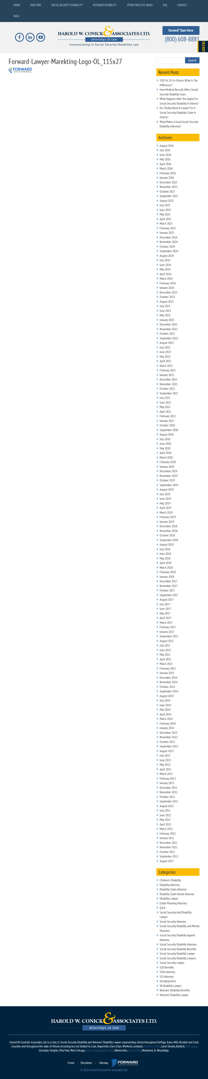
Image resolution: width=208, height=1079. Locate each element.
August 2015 (167, 641)
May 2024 (165, 269)
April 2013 (165, 769)
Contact (182, 5)
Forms (71, 1063)
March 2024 (166, 278)
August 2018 (167, 544)
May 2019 (165, 503)
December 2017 (168, 581)
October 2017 (167, 590)
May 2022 (165, 356)
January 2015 (167, 673)
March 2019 (166, 512)
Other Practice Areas (140, 5)
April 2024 (165, 274)
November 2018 (169, 531)
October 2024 (167, 246)
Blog (16, 16)
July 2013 (165, 755)
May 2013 (165, 764)
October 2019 (167, 480)
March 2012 (166, 829)
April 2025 (165, 219)
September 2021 (169, 393)
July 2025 (165, 205)
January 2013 (167, 783)
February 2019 (168, 517)
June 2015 (165, 650)
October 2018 (167, 535)
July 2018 (165, 549)
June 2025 (165, 210)
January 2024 (167, 288)
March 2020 (166, 457)
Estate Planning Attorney (173, 903)
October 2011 (167, 852)
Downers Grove (151, 1046)
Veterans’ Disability (105, 5)
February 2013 (168, 778)
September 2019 (169, 485)
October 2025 (167, 191)
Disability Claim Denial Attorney (177, 894)
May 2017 (165, 613)
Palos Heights (93, 1050)
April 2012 (165, 824)
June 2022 (165, 352)
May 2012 (165, 820)
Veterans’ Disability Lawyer (174, 995)
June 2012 (165, 815)
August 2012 (167, 806)
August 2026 (167, 145)
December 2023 (168, 292)
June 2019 (165, 498)
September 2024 (169, 251)
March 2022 (166, 366)
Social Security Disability (67, 5)
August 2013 (167, 751)
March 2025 (166, 223)
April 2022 (165, 361)
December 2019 (168, 471)
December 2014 (168, 677)
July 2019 (165, 494)
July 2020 (165, 439)
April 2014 (165, 714)
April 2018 (165, 563)
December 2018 (168, 526)
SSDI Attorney (167, 972)
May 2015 (165, 654)
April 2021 (165, 411)
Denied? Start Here (181, 30)
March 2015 (166, 664)
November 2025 (169, 187)
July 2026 (165, 150)
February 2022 (168, 370)
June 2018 (165, 554)
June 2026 (165, 155)
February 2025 (168, 228)
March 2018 (166, 567)
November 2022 (169, 329)
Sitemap (103, 1063)
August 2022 (167, 343)
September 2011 (169, 856)
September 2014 (169, 691)
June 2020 (165, 443)
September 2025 (169, 196)
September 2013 (169, 746)
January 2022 (167, 375)
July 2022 (165, 347)
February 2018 (168, 572)
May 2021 (165, 407)
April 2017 (165, 618)
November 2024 (169, 242)
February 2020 (168, 462)
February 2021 (168, 416)
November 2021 (169, 384)
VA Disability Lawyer (170, 986)
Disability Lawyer (169, 898)
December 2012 (168, 788)
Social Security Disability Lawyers (178, 958)
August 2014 (167, 696)
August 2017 (167, 599)
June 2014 (165, 705)
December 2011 (168, 843)
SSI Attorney (166, 976)
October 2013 (167, 742)
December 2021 (168, 379)
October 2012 (167, 797)
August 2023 (167, 301)
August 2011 (167, 861)
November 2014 (169, 682)
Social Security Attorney (173, 921)
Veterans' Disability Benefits (175, 990)
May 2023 (165, 315)
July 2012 (165, 810)
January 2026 (167, 177)
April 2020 (165, 453)
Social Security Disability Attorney (178, 944)
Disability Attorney (170, 885)
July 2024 (165, 260)
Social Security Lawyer (172, 963)
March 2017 (166, 622)
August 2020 (167, 434)
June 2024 (165, 265)
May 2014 (165, 709)
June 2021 (165, 402)
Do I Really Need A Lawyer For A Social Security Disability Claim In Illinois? (178, 112)
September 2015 (169, 636)
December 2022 (168, 324)
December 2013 (168, 732)
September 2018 (169, 540)
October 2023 (167, 297)
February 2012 (168, 833)
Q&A (162, 908)
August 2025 (167, 201)
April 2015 (165, 659)
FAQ (165, 5)
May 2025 (165, 214)
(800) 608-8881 (182, 39)
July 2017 (165, 604)
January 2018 (167, 577)
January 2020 (167, 466)
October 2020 (167, 425)
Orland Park (134, 1050)
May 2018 (165, 558)
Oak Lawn (190, 1046)
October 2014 (167, 687)
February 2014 (168, 723)
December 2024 (168, 237)
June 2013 (165, 760)
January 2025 (167, 233)
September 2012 (169, 801)
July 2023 (165, 306)
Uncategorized (168, 981)
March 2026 (166, 168)
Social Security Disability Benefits (178, 949)
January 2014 (167, 728)
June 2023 (165, 311)
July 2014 (165, 700)
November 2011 (169, 847)
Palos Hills (108, 1050)
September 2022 (169, 338)
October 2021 (167, 388)
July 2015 (165, 645)
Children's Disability (170, 880)
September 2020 (169, 430)
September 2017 (169, 595)
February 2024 (168, 283)
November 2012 (169, 792)
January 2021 (167, 421)
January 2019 (167, 522)
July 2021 (165, 398)
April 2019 (165, 508)
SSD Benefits (167, 967)
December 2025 (168, 182)
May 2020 (165, 448)
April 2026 (165, 164)
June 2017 (165, 609)
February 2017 (168, 627)
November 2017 (169, 586)
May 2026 (165, 159)
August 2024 (167, 256)
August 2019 (167, 489)
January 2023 (167, 320)
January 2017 (167, 632)
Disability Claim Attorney (173, 889)
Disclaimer (86, 1063)
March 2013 (166, 774)
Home (17, 5)
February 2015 (168, 668)
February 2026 (168, 173)
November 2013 (169, 737)
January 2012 (167, 838)
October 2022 (167, 333)
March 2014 (166, 719)
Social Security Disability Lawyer (177, 953)
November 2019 (169, 476)
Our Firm (35, 5)
